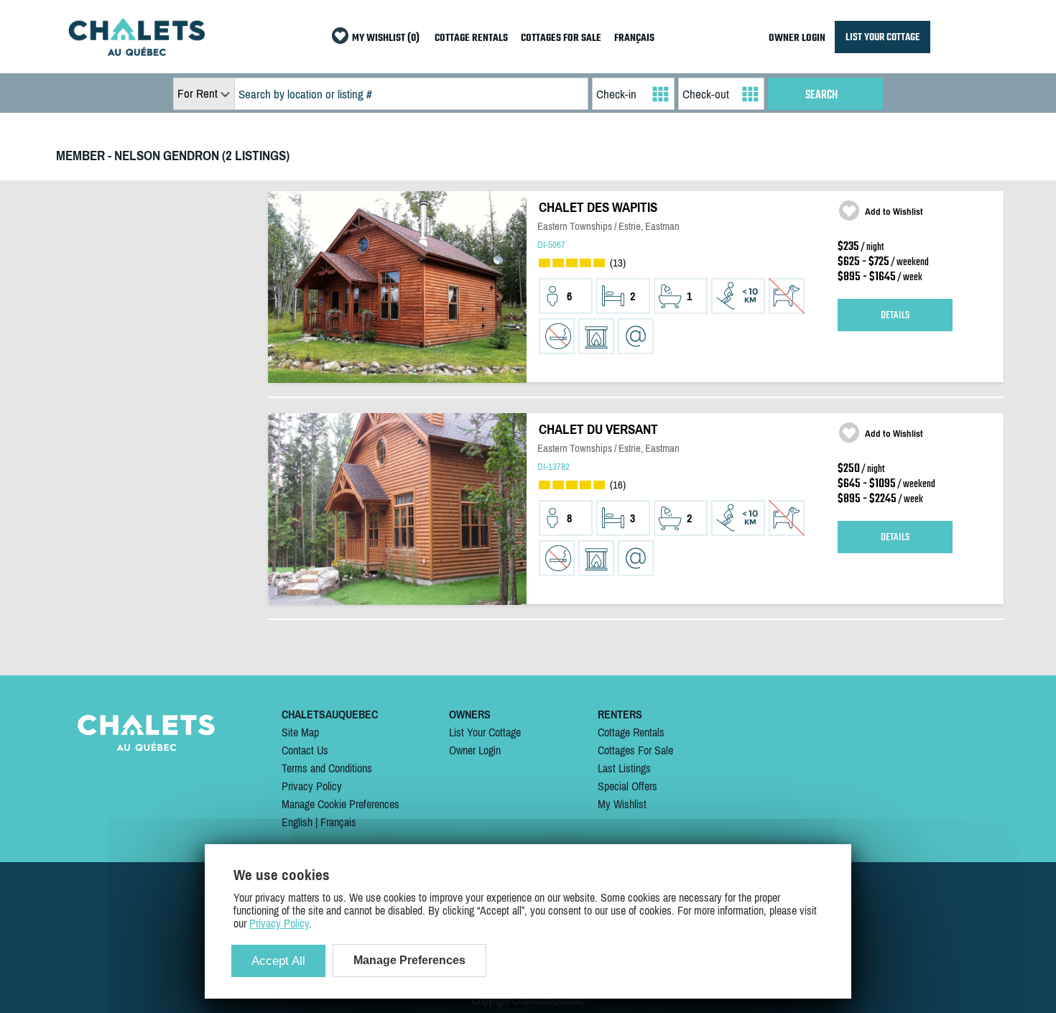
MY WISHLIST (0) (386, 38)
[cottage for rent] (136, 51)
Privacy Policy (312, 786)
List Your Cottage (485, 732)
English (297, 821)
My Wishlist (622, 803)
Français (338, 821)
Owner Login (475, 750)
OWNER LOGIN (797, 38)
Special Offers (627, 786)
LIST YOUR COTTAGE (883, 37)
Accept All (278, 961)
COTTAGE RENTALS (471, 38)
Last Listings (624, 768)
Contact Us (305, 750)
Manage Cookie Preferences (340, 803)
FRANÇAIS (634, 38)
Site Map (300, 732)
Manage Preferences (409, 960)
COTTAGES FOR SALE (561, 38)
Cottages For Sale (635, 750)
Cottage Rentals (631, 732)
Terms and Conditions (327, 768)
